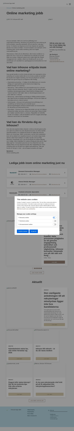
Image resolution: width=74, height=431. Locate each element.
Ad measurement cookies (25, 224)
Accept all (33, 231)
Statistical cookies (24, 221)
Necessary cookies (24, 217)
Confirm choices (22, 231)
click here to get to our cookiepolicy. (26, 208)
